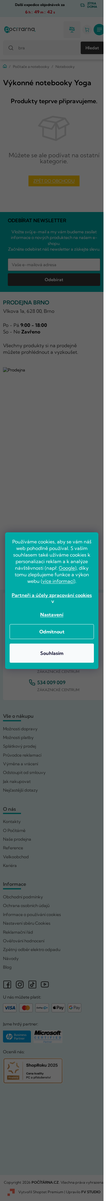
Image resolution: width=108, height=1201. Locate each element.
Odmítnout (51, 632)
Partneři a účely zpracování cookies (52, 595)
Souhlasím (51, 653)
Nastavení (51, 615)
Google (67, 568)
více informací (58, 581)
